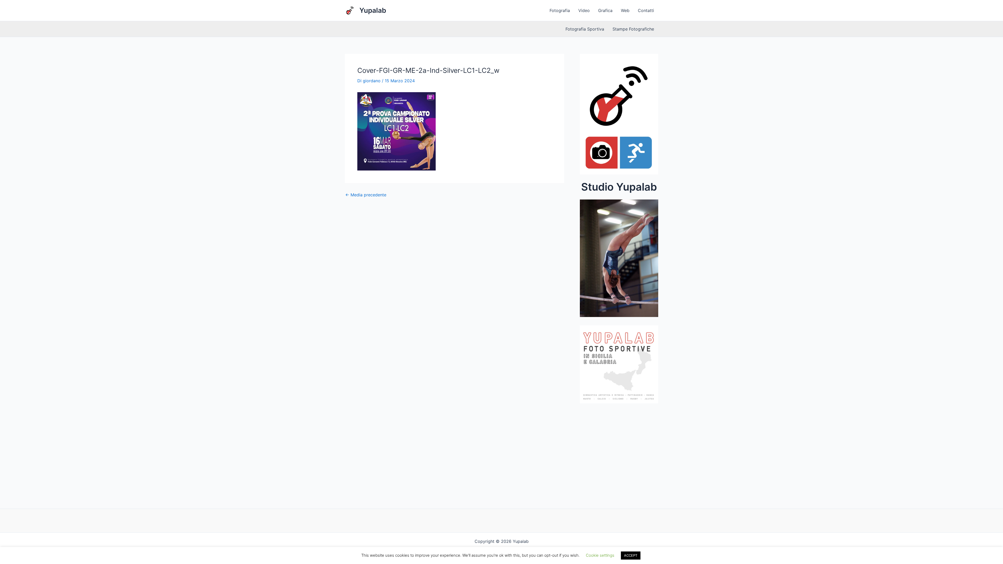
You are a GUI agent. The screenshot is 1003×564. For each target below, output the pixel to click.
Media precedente (365, 195)
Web (625, 10)
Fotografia (560, 10)
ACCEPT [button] (630, 555)
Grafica (605, 10)
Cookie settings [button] (600, 555)
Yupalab (372, 10)
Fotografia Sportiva (584, 29)
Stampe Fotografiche (633, 29)
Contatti (646, 10)
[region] (619, 259)
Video (584, 10)
